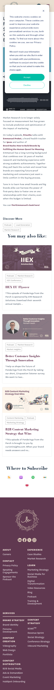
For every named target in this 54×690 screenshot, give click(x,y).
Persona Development (10, 630)
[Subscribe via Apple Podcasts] (21, 479)
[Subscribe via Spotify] (33, 479)
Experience (35, 549)
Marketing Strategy (38, 569)
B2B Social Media (12, 668)
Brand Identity (10, 624)
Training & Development (34, 602)
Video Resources (36, 588)
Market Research (11, 230)
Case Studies (34, 554)
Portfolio (7, 654)
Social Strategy (36, 637)
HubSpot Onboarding (14, 681)
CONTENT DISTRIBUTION (12, 662)
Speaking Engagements (10, 571)
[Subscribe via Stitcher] (44, 479)
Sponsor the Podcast (9, 578)
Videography (9, 645)
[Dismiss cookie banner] (43, 11)
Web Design (9, 650)
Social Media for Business (36, 575)
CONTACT (8, 560)
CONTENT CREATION (9, 639)
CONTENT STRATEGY (34, 621)
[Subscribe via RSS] (9, 479)
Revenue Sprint (36, 632)
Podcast (8, 225)
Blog (29, 592)
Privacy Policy (10, 565)
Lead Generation (23, 225)
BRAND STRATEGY (13, 620)
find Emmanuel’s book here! (26, 205)
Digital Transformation (35, 582)
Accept (27, 77)
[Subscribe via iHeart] (27, 487)
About (7, 549)
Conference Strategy (39, 641)
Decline (27, 85)
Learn (31, 565)
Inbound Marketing (38, 645)
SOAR (32, 628)
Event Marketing (12, 677)
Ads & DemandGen (13, 672)
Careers (7, 554)
